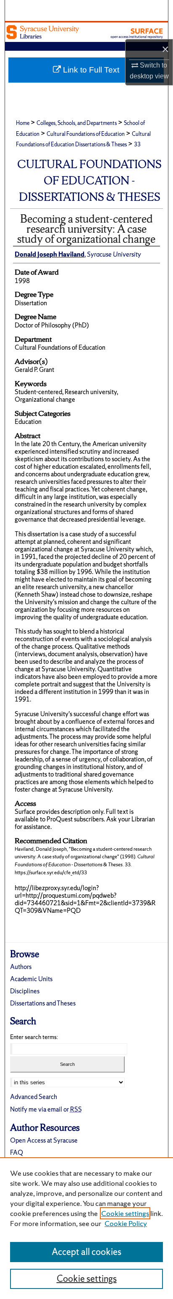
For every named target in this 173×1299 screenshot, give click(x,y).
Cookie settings (125, 1213)
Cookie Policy (126, 1223)
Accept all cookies (86, 1252)
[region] (86, 1228)
